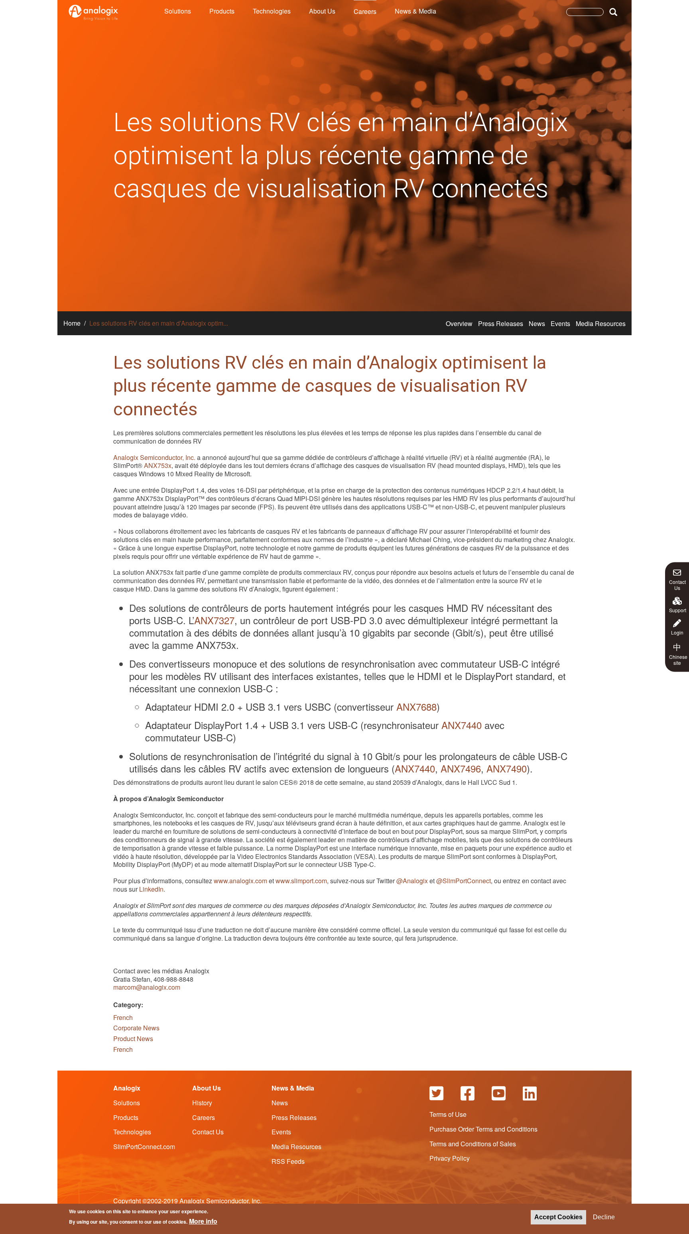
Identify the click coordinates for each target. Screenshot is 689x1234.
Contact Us (677, 584)
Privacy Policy (449, 1158)
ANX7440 (461, 725)
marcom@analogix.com (146, 987)
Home (72, 323)
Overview (459, 323)
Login (677, 632)
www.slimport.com (301, 880)
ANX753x (157, 465)
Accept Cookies (558, 1217)
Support (677, 610)
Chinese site (678, 654)
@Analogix (412, 880)
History (202, 1102)
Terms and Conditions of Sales (472, 1143)
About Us (322, 11)
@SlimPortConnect (463, 880)
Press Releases (500, 323)
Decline (604, 1217)
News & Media (415, 11)
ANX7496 (461, 768)
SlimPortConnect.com (144, 1146)
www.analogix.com (240, 880)
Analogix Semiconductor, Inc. (154, 457)
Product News (133, 1038)
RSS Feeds (288, 1161)
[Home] (93, 13)
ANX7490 (506, 768)
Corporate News (136, 1027)
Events (560, 323)
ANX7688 (416, 706)
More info (203, 1221)
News (537, 323)
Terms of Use (448, 1114)
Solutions (177, 11)
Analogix (126, 1088)
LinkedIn (151, 889)
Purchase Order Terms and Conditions (483, 1129)
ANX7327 (214, 620)
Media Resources (601, 323)
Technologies (272, 11)
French (123, 1017)
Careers (365, 11)
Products (221, 11)
